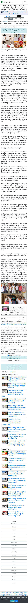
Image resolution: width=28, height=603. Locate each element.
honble (11, 323)
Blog (25, 594)
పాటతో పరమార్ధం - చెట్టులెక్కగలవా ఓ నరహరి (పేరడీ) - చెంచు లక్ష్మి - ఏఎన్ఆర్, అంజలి (17, 487)
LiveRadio (14, 552)
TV (22, 18)
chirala (24, 324)
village (21, 323)
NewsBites (14, 542)
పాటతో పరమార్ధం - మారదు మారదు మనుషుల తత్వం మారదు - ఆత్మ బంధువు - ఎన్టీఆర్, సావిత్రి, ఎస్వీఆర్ (16, 443)
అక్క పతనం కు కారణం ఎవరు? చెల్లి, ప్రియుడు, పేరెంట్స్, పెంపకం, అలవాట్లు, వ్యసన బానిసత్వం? (17, 480)
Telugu (14, 555)
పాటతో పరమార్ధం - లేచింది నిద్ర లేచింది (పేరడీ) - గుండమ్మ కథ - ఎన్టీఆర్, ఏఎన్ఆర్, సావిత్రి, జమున (17, 494)
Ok (16, 601)
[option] (14, 293)
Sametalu (8, 592)
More (12, 601)
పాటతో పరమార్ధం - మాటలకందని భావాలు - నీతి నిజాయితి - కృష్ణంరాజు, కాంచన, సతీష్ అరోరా (17, 429)
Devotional (14, 570)
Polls (14, 539)
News (6, 18)
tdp (7, 324)
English (14, 558)
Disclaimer (9, 594)
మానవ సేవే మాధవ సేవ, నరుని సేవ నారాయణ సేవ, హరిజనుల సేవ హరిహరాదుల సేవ (16, 473)
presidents (11, 324)
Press (14, 536)
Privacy (16, 594)
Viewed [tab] (13, 372)
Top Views (14, 524)
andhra (16, 324)
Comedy (14, 573)
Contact (3, 594)
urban (18, 323)
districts (20, 324)
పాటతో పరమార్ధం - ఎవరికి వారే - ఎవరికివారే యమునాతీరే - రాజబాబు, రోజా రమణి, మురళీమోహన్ (17, 407)
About (3, 592)
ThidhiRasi (16, 592)
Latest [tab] (6, 372)
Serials (14, 567)
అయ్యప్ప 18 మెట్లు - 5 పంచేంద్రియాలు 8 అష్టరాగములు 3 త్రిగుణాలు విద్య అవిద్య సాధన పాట (17, 379)
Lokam (10, 18)
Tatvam (15, 18)
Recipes (14, 577)
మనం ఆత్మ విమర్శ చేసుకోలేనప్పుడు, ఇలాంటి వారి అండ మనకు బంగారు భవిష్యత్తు (16, 467)
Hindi (14, 561)
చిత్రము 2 (14, 300)
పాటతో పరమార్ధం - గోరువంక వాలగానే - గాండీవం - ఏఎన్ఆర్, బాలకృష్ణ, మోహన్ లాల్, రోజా (17, 436)
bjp (25, 323)
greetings (6, 323)
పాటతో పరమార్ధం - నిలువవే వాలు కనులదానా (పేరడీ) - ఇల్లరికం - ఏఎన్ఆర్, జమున (16, 507)
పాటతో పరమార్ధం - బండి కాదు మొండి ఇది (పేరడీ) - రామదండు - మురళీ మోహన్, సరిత (17, 401)
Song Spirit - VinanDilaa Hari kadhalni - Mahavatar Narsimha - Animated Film (17, 414)
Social (21, 594)
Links (21, 592)
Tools (25, 592)
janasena (3, 324)
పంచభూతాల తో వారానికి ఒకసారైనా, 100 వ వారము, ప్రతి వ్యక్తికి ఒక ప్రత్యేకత (17, 460)
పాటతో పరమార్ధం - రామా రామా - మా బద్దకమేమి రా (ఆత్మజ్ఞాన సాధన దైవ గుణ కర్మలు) (17, 385)
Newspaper (14, 545)
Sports (14, 583)
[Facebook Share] (6, 16)
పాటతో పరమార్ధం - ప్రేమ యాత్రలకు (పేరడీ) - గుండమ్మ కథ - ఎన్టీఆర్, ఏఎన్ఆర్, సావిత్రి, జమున (16, 514)
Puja (20, 18)
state (15, 323)
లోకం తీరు (5, 21)
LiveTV (14, 548)
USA (14, 564)
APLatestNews (8, 2)
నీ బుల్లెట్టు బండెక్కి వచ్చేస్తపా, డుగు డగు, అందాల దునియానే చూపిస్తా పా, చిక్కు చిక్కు (17, 453)
